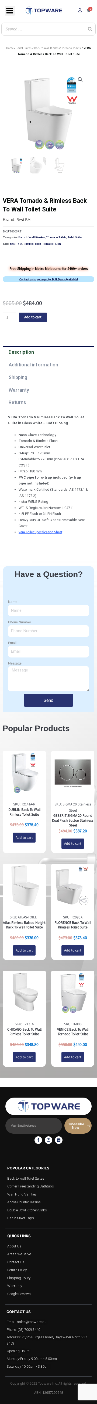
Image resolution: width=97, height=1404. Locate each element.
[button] (80, 79)
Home (9, 48)
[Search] (90, 29)
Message (15, 663)
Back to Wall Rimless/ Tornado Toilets (57, 48)
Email (12, 642)
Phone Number (19, 622)
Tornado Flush (51, 244)
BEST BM (16, 244)
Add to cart (32, 316)
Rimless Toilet (32, 244)
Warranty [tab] (19, 390)
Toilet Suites (24, 48)
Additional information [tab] (33, 364)
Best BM (23, 219)
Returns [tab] (17, 402)
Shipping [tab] (18, 377)
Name (12, 601)
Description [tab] (21, 352)
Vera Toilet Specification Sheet (40, 532)
